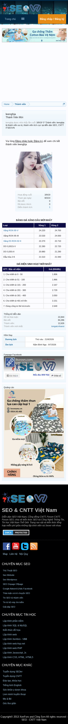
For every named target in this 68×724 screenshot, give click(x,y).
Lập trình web (10, 634)
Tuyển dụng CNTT (12, 676)
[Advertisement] (34, 73)
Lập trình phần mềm (13, 621)
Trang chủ (10, 19)
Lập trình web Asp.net (14, 643)
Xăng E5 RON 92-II (12, 241)
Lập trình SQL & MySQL (15, 625)
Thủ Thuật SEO (10, 570)
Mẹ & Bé (7, 699)
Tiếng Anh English (12, 685)
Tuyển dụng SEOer (12, 671)
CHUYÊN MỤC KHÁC (17, 665)
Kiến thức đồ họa (11, 630)
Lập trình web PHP (12, 648)
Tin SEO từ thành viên (13, 598)
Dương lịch (11, 339)
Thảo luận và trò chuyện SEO (16, 593)
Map (5, 554)
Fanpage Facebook (13, 354)
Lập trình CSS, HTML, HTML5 (18, 657)
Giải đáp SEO (9, 607)
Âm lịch (9, 344)
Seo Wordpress (10, 579)
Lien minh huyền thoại (14, 694)
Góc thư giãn (9, 703)
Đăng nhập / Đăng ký (52, 19)
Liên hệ (13, 554)
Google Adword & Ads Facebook (17, 589)
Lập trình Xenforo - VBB (15, 639)
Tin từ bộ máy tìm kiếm (13, 602)
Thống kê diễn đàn (12, 314)
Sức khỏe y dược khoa (14, 689)
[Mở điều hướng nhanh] (64, 104)
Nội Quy (23, 554)
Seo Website (8, 575)
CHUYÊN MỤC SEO (16, 564)
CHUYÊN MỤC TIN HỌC (19, 614)
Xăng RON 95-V (10, 230)
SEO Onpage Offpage (13, 584)
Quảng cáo (9, 387)
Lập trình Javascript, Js (14, 652)
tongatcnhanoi (57, 326)
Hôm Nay (8, 335)
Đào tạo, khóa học (12, 680)
